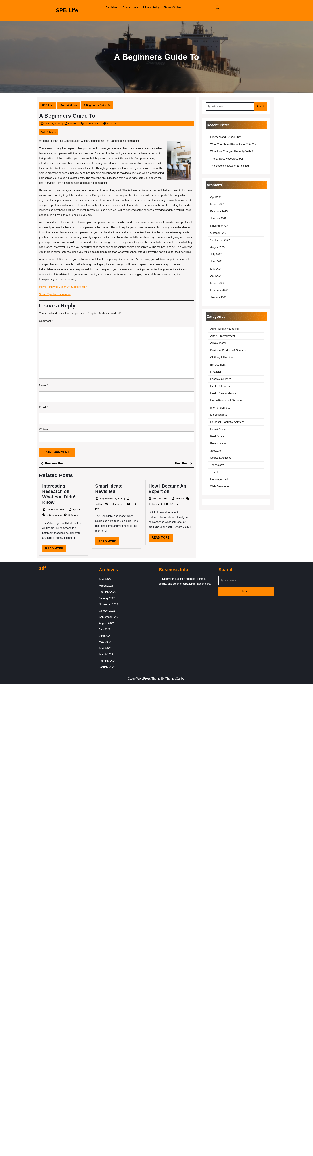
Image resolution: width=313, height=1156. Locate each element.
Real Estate (217, 436)
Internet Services (220, 407)
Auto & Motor (68, 105)
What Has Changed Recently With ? (231, 151)
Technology (217, 464)
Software (215, 450)
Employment (217, 364)
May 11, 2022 (161, 498)
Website (44, 429)
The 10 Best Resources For (226, 158)
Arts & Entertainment (222, 335)
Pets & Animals (219, 429)
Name (43, 385)
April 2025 (216, 197)
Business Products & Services (228, 350)
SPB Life (67, 10)
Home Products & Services (226, 400)
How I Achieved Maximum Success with (63, 286)
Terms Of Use (172, 7)
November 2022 (219, 225)
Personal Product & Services (227, 421)
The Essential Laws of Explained (229, 165)
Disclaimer (112, 7)
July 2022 (216, 254)
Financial (215, 371)
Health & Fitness (220, 386)
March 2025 (217, 204)
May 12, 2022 (52, 123)
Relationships (218, 443)
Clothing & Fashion (221, 357)
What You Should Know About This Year (233, 144)
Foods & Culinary (220, 378)
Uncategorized (219, 479)
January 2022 (218, 297)
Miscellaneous (218, 414)
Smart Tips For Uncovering (55, 294)
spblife (72, 123)
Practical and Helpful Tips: (225, 136)
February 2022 (219, 290)
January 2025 (218, 218)
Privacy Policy (151, 7)
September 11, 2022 (112, 498)
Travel (214, 472)
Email (43, 407)
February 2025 (219, 211)
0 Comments (54, 514)
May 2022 (216, 268)
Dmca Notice (130, 7)
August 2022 (217, 247)
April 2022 (216, 275)
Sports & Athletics (220, 457)
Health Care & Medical (223, 393)
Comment (46, 320)
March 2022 (217, 283)
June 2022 (216, 261)
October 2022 (218, 232)
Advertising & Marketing (224, 328)
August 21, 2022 (56, 509)
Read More (55, 549)
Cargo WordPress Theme (144, 678)
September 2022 (220, 240)
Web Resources (219, 486)
